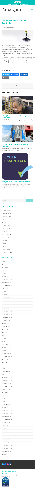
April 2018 (5, 306)
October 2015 (6, 353)
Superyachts (6, 249)
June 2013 (5, 428)
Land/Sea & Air (6, 234)
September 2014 (7, 386)
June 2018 (5, 303)
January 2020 (6, 276)
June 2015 (5, 362)
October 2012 (6, 452)
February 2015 (6, 371)
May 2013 (5, 431)
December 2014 (7, 377)
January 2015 (6, 374)
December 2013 (7, 410)
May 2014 (5, 395)
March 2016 (6, 341)
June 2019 (5, 291)
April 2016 (5, 338)
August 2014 (6, 389)
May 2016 (5, 335)
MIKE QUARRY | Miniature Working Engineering (14, 116)
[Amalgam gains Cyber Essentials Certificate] (17, 166)
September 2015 (7, 356)
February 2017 (6, 327)
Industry (5, 231)
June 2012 (5, 455)
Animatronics (6, 213)
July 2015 (5, 359)
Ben (17, 86)
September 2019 (7, 285)
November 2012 (7, 449)
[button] (32, 10)
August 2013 (6, 422)
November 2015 (7, 350)
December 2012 (7, 446)
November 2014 (7, 380)
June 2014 (5, 392)
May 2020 (5, 270)
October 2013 (6, 416)
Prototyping (6, 243)
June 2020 (5, 267)
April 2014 (5, 398)
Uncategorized (7, 252)
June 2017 (5, 324)
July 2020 (5, 264)
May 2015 (5, 365)
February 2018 (6, 309)
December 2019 (7, 279)
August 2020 (6, 261)
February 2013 (6, 440)
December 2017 (7, 312)
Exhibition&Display (8, 228)
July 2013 (5, 425)
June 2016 (5, 332)
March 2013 (6, 437)
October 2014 (6, 383)
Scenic (4, 246)
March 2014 (6, 401)
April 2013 (5, 434)
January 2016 (6, 344)
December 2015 (7, 347)
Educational (6, 225)
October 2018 (6, 300)
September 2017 (7, 318)
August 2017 (6, 321)
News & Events (6, 237)
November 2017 (7, 315)
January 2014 (6, 407)
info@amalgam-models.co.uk (9, 471)
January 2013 (6, 443)
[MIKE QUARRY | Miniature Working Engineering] (17, 104)
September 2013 (7, 419)
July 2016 (5, 329)
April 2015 (5, 368)
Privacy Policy (5, 473)
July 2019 (5, 288)
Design (4, 222)
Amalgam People (7, 210)
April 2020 (5, 273)
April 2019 (5, 294)
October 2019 (6, 282)
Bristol (4, 219)
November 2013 (7, 413)
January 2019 (6, 297)
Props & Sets (6, 240)
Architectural (7, 216)
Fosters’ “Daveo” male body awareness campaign (15, 145)
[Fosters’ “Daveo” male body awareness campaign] (17, 133)
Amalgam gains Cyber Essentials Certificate (16, 182)
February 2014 (6, 404)
